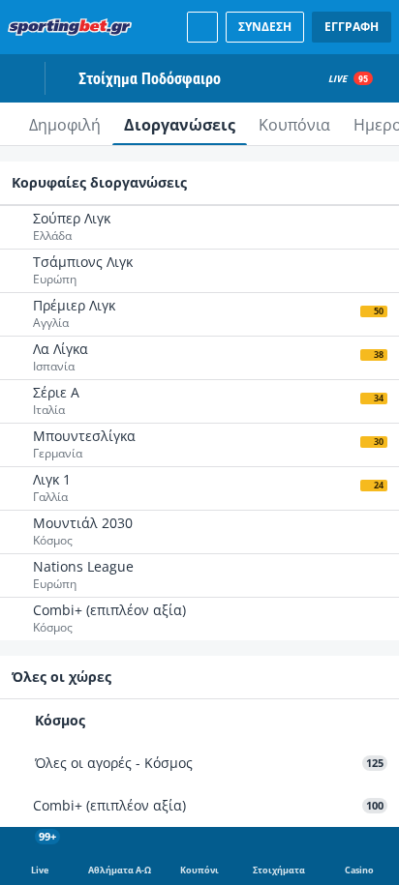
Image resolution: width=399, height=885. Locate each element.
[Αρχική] (73, 27)
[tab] (64, 124)
